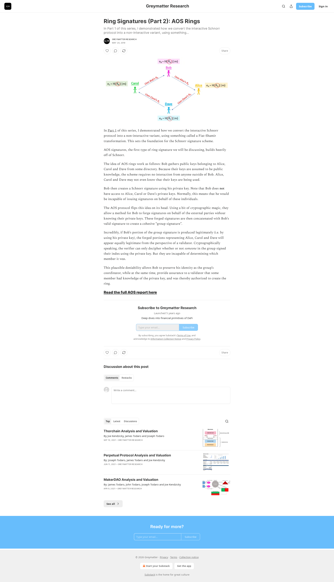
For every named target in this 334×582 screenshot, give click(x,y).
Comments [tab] (112, 377)
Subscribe (305, 6)
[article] (167, 438)
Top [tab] (108, 421)
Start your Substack (158, 566)
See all (110, 503)
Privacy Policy (193, 338)
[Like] (107, 50)
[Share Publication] (291, 6)
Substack (150, 574)
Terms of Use (183, 335)
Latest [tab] (116, 421)
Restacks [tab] (127, 377)
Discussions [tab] (130, 421)
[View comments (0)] (115, 50)
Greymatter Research (124, 39)
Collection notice (189, 557)
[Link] (99, 292)
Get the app (184, 566)
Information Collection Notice (166, 338)
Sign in (323, 6)
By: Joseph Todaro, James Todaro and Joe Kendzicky (134, 460)
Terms (173, 557)
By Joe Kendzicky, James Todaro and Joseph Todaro (134, 436)
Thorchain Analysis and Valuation (131, 431)
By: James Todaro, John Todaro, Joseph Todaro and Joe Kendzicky (142, 484)
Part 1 (112, 130)
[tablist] (119, 377)
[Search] (283, 6)
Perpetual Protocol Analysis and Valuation (137, 455)
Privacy (164, 557)
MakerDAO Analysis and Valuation (131, 480)
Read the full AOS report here (130, 292)
